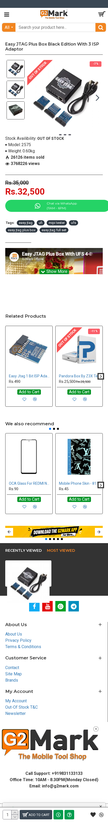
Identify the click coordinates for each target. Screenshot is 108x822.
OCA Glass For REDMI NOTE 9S (30, 483)
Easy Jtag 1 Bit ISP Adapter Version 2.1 (30, 376)
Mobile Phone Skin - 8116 (80, 483)
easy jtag (26, 223)
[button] (32, 97)
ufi (40, 223)
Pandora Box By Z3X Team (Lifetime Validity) (80, 376)
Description (18, 238)
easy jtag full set (54, 230)
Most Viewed (61, 550)
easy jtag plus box (21, 230)
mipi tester (57, 223)
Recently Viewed (23, 550)
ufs (73, 223)
